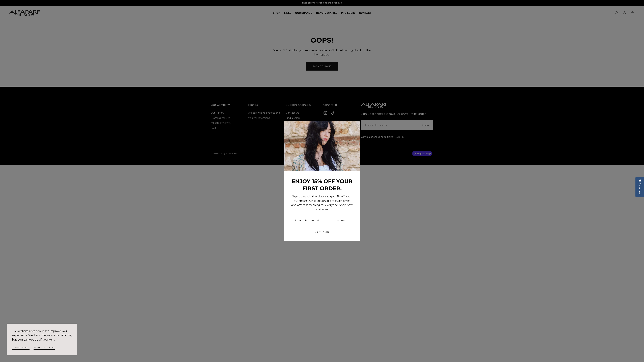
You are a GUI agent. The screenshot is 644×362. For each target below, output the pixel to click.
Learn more (21, 347)
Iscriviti (343, 220)
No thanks (322, 232)
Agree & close (44, 347)
